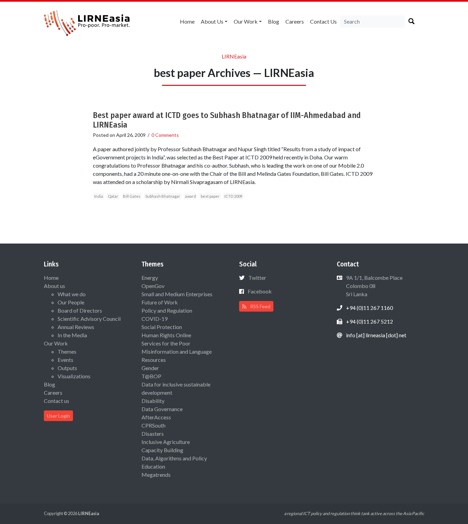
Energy (149, 277)
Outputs (67, 368)
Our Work (246, 21)
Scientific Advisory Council (89, 318)
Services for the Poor (165, 343)
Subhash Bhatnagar (162, 196)
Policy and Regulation (166, 310)
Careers (294, 21)
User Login (58, 416)
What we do (72, 294)
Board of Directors (80, 310)
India (98, 196)
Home (187, 21)
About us (212, 21)
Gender (150, 368)
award (190, 196)
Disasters (152, 433)
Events (65, 359)
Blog (273, 21)
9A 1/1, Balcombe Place (374, 285)
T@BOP (151, 376)
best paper (210, 196)
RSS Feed (259, 306)
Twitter (257, 277)
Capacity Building (162, 450)
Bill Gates (131, 196)
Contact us (323, 21)
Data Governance (162, 409)
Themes (67, 351)
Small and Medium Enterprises (176, 294)
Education (153, 466)
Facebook (260, 291)
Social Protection (161, 327)
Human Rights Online (166, 335)
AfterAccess (156, 417)
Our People (71, 302)
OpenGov (152, 286)
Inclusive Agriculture (165, 441)
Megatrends (156, 474)
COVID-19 (154, 318)
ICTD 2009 (233, 196)
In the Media (72, 335)
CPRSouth (153, 425)
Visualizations (74, 376)
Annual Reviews (76, 327)
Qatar (113, 196)
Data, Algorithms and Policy (174, 458)
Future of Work (159, 302)
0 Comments (165, 135)
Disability (152, 400)
